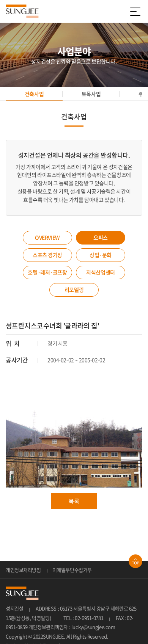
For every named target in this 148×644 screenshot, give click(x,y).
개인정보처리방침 (23, 569)
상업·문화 (101, 255)
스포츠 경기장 (47, 255)
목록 (74, 501)
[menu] (136, 11)
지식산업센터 (100, 272)
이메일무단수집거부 (72, 569)
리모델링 (74, 289)
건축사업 (34, 94)
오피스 (100, 237)
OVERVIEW (47, 237)
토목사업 (91, 94)
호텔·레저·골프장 (47, 272)
